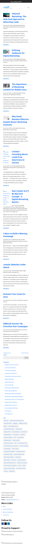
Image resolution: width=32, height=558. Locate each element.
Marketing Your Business (17, 241)
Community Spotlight (10, 370)
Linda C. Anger (15, 448)
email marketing (9, 385)
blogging (15, 423)
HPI (15, 443)
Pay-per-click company (22, 462)
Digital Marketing (20, 25)
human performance (22, 443)
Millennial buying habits (9, 457)
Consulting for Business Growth (13, 376)
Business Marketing (8, 512)
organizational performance (10, 462)
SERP (24, 465)
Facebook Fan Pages (8, 437)
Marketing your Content (11, 405)
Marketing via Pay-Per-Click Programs (14, 399)
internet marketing (24, 445)
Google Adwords (7, 440)
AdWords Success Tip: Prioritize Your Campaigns (15, 325)
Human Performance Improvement (11, 445)
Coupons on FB (7, 431)
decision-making (16, 431)
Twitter (6, 471)
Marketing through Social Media (11, 60)
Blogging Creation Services (12, 364)
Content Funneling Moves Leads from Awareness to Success (20, 157)
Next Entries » (25, 353)
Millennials (18, 457)
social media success (20, 468)
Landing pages (7, 448)
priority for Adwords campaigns (10, 465)
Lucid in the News (7, 509)
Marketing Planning (8, 454)
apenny (6, 239)
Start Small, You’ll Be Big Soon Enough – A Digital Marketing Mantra (20, 196)
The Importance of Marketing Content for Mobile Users (15, 87)
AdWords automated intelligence (16, 420)
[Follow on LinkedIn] (8, 523)
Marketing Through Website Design (12, 94)
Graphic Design (16, 440)
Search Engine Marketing (11, 408)
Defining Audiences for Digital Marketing (14, 53)
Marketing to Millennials (19, 454)
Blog (4, 506)
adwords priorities (8, 423)
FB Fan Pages (21, 437)
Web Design (12, 471)
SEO (19, 465)
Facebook (22, 434)
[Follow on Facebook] (2, 523)
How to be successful (8, 443)
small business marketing (9, 468)
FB (15, 437)
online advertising (22, 460)
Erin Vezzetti (16, 434)
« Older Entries (7, 353)
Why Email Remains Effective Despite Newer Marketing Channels (16, 120)
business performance (13, 426)
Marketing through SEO (11, 390)
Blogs (5, 426)
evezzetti (7, 25)
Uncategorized (14, 211)
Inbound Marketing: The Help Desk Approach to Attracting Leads (14, 17)
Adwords (6, 420)
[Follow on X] (5, 523)
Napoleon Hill (7, 460)
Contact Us (6, 515)
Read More (6, 44)
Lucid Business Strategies (9, 451)
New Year (13, 460)
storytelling (8, 411)
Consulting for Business (9, 207)
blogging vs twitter (23, 423)
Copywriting (19, 429)
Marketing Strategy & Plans (10, 27)
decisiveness (24, 431)
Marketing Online (20, 451)
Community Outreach (10, 367)
